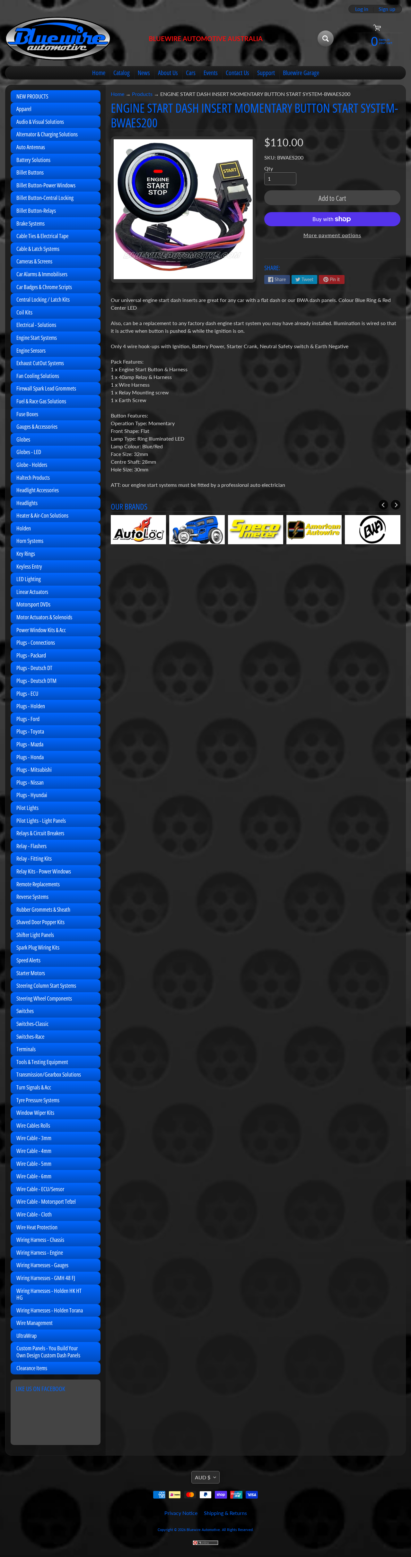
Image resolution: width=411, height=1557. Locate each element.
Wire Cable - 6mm (33, 1176)
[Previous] (383, 505)
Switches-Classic (32, 1024)
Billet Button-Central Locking (45, 198)
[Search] (326, 38)
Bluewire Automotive (203, 1529)
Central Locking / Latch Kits (43, 299)
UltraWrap (26, 1335)
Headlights (27, 503)
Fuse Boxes (27, 414)
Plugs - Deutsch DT (34, 668)
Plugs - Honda (30, 757)
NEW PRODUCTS (32, 96)
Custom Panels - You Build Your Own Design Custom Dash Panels (48, 1351)
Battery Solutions (33, 160)
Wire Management (34, 1323)
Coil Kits (24, 312)
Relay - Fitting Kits (34, 858)
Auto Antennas (30, 147)
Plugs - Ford (27, 719)
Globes (23, 439)
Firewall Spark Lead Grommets (46, 388)
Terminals (26, 1049)
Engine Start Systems (36, 337)
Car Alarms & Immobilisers (41, 274)
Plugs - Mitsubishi (34, 769)
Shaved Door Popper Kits (40, 922)
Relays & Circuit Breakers (40, 833)
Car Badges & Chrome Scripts (44, 287)
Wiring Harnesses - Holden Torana (49, 1310)
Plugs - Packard (31, 655)
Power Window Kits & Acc (41, 630)
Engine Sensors (31, 350)
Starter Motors (30, 973)
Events (211, 72)
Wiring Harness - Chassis (40, 1239)
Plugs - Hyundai (31, 795)
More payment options (332, 235)
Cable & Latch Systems (37, 249)
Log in (361, 9)
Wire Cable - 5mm (33, 1163)
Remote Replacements (38, 884)
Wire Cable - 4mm (33, 1151)
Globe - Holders (31, 465)
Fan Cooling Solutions (37, 376)
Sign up (387, 9)
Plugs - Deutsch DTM (36, 680)
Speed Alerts (28, 960)
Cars (191, 72)
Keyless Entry (29, 566)
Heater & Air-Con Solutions (42, 515)
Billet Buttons (30, 172)
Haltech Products (33, 477)
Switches (25, 1011)
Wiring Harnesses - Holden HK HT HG (49, 1294)
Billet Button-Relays (36, 210)
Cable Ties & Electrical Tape (42, 236)
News (144, 72)
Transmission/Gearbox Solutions (48, 1074)
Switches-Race (30, 1036)
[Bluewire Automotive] (58, 38)
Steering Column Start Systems (46, 985)
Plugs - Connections (35, 642)
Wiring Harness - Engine (39, 1252)
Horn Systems (29, 541)
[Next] (395, 505)
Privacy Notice (180, 1513)
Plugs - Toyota (30, 731)
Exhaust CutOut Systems (40, 363)
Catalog (121, 72)
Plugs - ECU (27, 693)
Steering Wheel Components (44, 998)
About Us (168, 72)
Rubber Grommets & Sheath (43, 909)
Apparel (23, 109)
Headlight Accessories (37, 490)
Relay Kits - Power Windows (43, 871)
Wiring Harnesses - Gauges (42, 1265)
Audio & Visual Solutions (40, 121)
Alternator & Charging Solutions (47, 134)
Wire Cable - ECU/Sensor (40, 1189)
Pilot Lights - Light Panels (41, 820)
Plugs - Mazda (29, 744)
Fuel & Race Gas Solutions (41, 401)
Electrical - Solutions (36, 325)
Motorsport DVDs (33, 604)
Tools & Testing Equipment (42, 1062)
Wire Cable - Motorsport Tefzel (46, 1201)
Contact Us (237, 72)
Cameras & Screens (34, 261)
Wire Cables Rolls (33, 1125)
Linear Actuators (32, 592)
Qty (268, 168)
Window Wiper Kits (35, 1112)
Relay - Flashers (31, 846)
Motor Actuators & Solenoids (44, 617)
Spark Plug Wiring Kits (37, 947)
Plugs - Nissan (30, 782)
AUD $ (202, 1477)
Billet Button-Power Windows (45, 185)
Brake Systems (30, 223)
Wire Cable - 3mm (33, 1138)
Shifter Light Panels (35, 935)
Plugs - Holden (30, 706)
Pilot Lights (27, 808)
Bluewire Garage (301, 72)
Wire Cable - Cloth (34, 1214)
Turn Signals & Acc (33, 1087)
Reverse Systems (32, 896)
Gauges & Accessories (36, 426)
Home (98, 72)
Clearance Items (31, 1368)
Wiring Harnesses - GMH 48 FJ (45, 1278)
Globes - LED (28, 452)
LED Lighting (28, 579)
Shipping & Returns (225, 1513)
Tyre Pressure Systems (37, 1100)
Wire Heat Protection (36, 1227)
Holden (23, 528)
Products (142, 94)
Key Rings (25, 553)
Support (266, 72)
